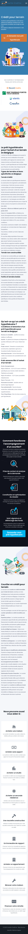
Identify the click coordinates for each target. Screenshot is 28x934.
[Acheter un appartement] (14, 859)
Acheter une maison (14, 731)
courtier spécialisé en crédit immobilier (11, 613)
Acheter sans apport (14, 752)
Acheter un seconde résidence (14, 797)
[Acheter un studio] (14, 768)
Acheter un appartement (14, 864)
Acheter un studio (14, 773)
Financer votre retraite (14, 906)
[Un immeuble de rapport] (14, 839)
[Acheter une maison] (14, 726)
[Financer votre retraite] (14, 901)
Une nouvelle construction (14, 820)
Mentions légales (16, 930)
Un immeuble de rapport (14, 843)
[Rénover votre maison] (14, 880)
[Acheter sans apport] (14, 747)
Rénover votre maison (14, 885)
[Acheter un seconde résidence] (14, 791)
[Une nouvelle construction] (14, 816)
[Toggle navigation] (26, 3)
